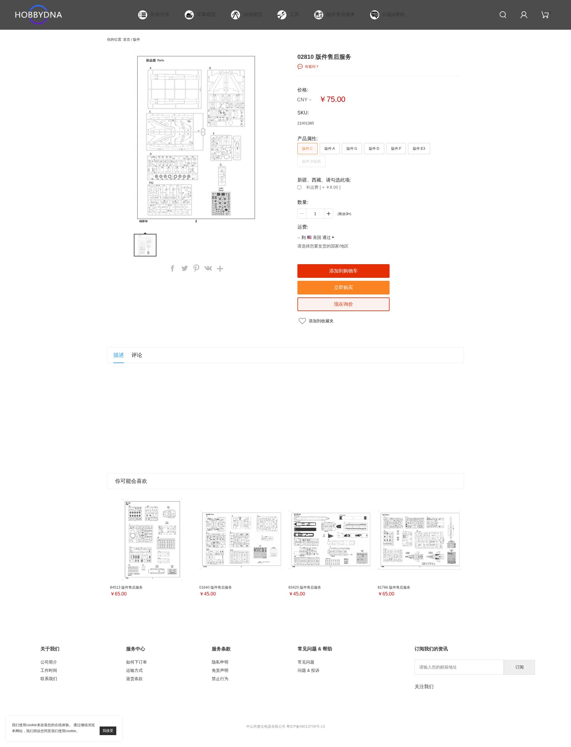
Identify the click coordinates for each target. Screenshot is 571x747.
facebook (172, 268)
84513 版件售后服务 (126, 587)
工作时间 (48, 670)
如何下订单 (136, 662)
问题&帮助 (393, 14)
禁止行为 (220, 678)
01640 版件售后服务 (215, 587)
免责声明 (220, 670)
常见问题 (306, 662)
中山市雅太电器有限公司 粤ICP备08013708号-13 (285, 726)
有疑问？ (312, 66)
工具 (294, 14)
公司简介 (48, 662)
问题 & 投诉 (308, 670)
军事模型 (206, 14)
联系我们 (48, 678)
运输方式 (134, 670)
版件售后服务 (341, 14)
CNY (302, 99)
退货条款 (134, 678)
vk (208, 268)
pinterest (196, 268)
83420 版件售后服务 (304, 587)
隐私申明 (220, 662)
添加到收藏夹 (321, 321)
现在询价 (343, 304)
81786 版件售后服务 (394, 587)
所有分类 (160, 14)
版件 (136, 39)
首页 (126, 39)
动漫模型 (252, 14)
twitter (184, 268)
